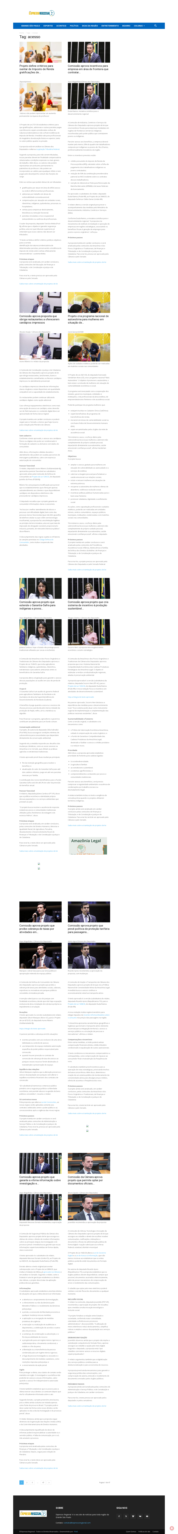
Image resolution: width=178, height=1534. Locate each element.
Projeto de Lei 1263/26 (76, 686)
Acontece (61, 25)
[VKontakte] (152, 2)
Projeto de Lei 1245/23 (40, 476)
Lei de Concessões (48, 1102)
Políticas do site (144, 1531)
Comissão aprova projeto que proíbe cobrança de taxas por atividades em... (37, 929)
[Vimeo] (148, 2)
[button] (155, 26)
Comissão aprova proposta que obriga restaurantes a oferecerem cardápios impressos (39, 319)
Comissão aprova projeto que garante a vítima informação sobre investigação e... (40, 1180)
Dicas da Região (90, 25)
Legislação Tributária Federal (48, 149)
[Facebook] (139, 2)
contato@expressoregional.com (77, 1523)
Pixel (76, 1531)
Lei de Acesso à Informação (87, 1255)
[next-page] (49, 1482)
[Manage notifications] (172, 1528)
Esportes (48, 25)
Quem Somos (131, 1531)
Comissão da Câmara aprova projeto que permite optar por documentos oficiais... (85, 1180)
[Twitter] (144, 2)
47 (43, 1482)
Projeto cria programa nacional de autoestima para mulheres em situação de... (88, 319)
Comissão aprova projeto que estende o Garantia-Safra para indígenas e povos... (37, 605)
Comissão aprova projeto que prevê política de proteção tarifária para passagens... (88, 929)
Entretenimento (110, 25)
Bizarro (126, 25)
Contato (156, 1531)
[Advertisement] (111, 13)
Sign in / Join (67, 2)
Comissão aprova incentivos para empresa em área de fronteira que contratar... (88, 69)
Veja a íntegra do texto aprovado (81, 697)
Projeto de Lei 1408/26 (76, 1004)
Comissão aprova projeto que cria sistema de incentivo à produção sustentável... (88, 605)
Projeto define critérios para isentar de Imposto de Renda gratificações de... (36, 69)
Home (21, 33)
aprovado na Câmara (51, 1272)
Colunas (138, 25)
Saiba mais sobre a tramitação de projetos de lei (38, 284)
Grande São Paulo (30, 25)
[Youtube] (157, 2)
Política (74, 25)
